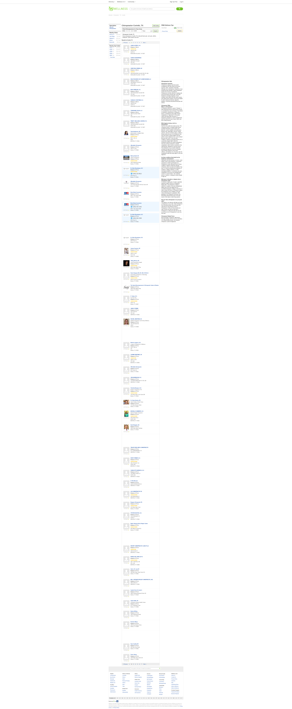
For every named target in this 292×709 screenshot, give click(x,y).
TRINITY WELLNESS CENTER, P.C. (139, 121)
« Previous (125, 42)
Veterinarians (113, 691)
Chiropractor (116, 15)
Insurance (137, 689)
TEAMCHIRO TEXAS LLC (136, 110)
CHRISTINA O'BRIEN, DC (136, 68)
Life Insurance (138, 692)
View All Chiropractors (112, 28)
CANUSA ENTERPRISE (136, 57)
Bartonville (111, 42)
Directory (111, 2)
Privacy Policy (164, 31)
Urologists (149, 693)
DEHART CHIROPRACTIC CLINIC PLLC (140, 546)
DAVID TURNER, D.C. (135, 458)
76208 (110, 51)
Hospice (136, 684)
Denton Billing (134, 611)
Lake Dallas (112, 36)
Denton (111, 40)
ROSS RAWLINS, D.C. (136, 89)
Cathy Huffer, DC (134, 600)
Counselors (161, 681)
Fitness (123, 677)
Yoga (123, 686)
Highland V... (112, 38)
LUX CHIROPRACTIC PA (136, 491)
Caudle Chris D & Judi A (136, 590)
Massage (112, 679)
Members (161, 687)
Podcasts (161, 692)
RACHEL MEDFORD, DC (136, 319)
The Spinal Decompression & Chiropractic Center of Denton (145, 285)
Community (131, 2)
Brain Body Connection (136, 192)
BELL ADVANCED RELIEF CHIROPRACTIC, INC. (142, 579)
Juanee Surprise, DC (135, 248)
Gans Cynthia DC (135, 644)
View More (112, 57)
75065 (110, 53)
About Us (173, 675)
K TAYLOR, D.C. (134, 480)
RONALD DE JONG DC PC (137, 556)
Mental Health (162, 673)
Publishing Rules (174, 684)
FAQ (172, 682)
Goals (160, 690)
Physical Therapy (126, 680)
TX (120, 15)
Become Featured (175, 693)
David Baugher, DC (135, 425)
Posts (160, 689)
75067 (110, 55)
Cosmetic (124, 675)
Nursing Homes (138, 686)
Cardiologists (149, 675)
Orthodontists (125, 692)
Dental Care (125, 688)
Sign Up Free (173, 2)
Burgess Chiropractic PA (136, 502)
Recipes (161, 694)
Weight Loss (112, 682)
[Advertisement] (136, 19)
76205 (110, 49)
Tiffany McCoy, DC (135, 260)
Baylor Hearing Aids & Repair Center (139, 523)
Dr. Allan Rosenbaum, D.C (137, 168)
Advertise (173, 680)
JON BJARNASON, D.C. (136, 377)
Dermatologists (150, 677)
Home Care (137, 683)
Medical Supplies (138, 677)
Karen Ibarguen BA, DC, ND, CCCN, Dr (139, 273)
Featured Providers (175, 691)
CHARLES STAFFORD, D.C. (137, 100)
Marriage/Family (162, 683)
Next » (144, 42)
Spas (123, 684)
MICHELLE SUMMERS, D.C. (137, 411)
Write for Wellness (175, 688)
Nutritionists (112, 680)
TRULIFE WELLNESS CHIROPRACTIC (139, 447)
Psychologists (162, 677)
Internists (149, 682)
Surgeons (149, 692)
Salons (123, 682)
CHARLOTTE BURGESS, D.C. (137, 470)
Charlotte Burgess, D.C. (136, 388)
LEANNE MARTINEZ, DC (136, 354)
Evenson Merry (134, 621)
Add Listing (156, 25)
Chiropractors (113, 675)
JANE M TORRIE (134, 308)
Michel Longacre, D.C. (136, 342)
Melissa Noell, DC (135, 155)
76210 (110, 47)
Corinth (123, 15)
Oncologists (149, 686)
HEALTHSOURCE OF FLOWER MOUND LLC (141, 79)
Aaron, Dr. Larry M (135, 569)
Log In (181, 2)
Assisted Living (138, 681)
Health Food (137, 675)
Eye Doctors (112, 677)
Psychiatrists (161, 675)
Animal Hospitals (113, 686)
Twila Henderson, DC (135, 131)
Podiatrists (149, 690)
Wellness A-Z (121, 2)
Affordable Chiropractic (136, 145)
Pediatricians (149, 688)
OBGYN (148, 684)
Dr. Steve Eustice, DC (136, 400)
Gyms (123, 679)
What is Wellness (174, 686)
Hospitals (112, 688)
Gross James (134, 654)
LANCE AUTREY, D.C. (136, 45)
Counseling (161, 679)
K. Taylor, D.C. (134, 296)
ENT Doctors (149, 679)
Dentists (124, 690)
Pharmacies (112, 690)
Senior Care (137, 679)
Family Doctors (150, 681)
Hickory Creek (112, 34)
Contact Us (173, 677)
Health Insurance (138, 690)
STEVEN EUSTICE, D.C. (136, 513)
